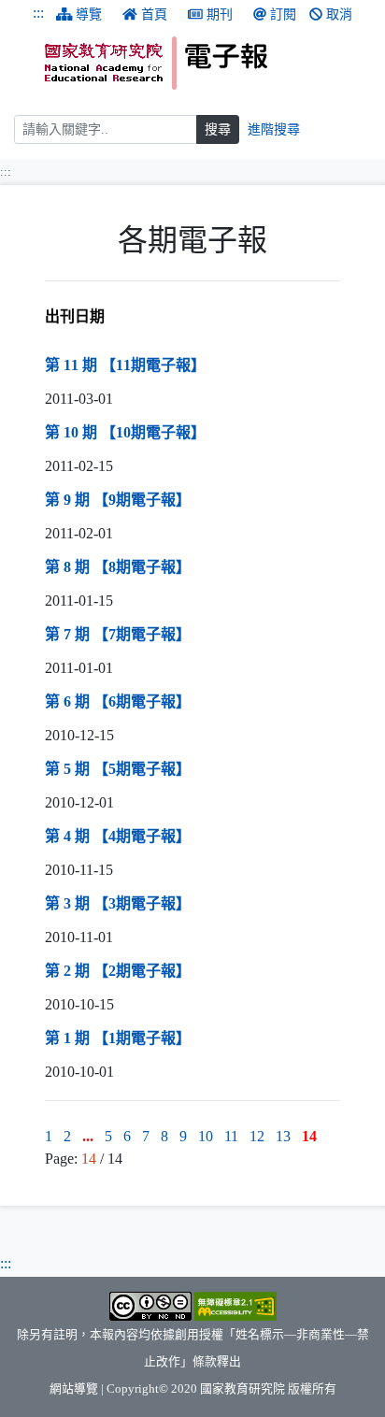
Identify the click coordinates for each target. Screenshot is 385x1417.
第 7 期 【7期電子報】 (118, 634)
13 (283, 1136)
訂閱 (283, 14)
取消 (339, 14)
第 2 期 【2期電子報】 (118, 971)
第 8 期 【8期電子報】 (118, 567)
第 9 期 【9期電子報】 (118, 500)
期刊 (220, 14)
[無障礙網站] (235, 1305)
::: (38, 13)
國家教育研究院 (242, 1389)
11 (231, 1136)
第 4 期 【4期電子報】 (118, 836)
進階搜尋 (274, 129)
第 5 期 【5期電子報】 (118, 769)
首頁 (154, 14)
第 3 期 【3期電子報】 (118, 903)
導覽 (89, 14)
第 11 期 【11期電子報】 (125, 365)
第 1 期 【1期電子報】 (118, 1038)
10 (205, 1136)
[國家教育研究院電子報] (208, 63)
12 (257, 1136)
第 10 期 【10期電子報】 (125, 432)
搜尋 (218, 129)
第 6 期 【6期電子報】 (118, 701)
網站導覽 (74, 1389)
